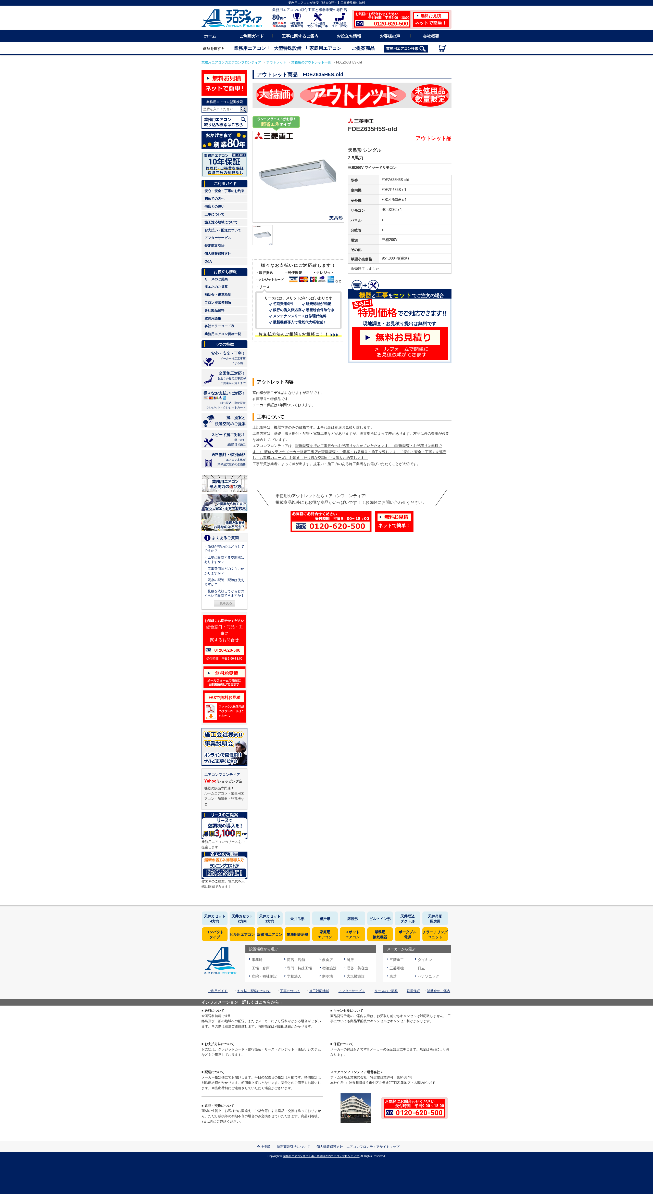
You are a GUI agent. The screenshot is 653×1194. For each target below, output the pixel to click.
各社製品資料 (214, 310)
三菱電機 (397, 968)
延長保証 (413, 991)
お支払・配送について (253, 991)
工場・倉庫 (261, 968)
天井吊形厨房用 (435, 918)
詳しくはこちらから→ (262, 1002)
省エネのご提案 (216, 287)
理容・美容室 (357, 968)
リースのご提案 (216, 279)
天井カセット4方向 (214, 918)
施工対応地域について (221, 222)
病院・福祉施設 (264, 976)
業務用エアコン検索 (402, 48)
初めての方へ (214, 198)
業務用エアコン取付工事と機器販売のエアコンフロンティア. (321, 1156)
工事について (214, 214)
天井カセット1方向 (270, 918)
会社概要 (431, 36)
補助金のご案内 (438, 991)
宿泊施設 (329, 968)
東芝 (393, 976)
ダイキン (425, 960)
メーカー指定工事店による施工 (228, 358)
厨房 (350, 960)
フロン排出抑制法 (218, 302)
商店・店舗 (296, 960)
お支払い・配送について (223, 230)
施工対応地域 (319, 991)
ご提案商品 (363, 48)
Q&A (208, 261)
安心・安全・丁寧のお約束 (224, 191)
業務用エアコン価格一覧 (223, 334)
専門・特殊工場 (299, 968)
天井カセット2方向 (242, 918)
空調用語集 (213, 318)
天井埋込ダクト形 (407, 918)
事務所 (257, 960)
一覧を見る (224, 603)
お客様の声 (390, 36)
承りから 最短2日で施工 (228, 439)
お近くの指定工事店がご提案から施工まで (232, 377)
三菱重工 (397, 960)
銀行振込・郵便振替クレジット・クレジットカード (225, 400)
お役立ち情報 (349, 36)
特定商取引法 (214, 246)
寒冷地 (327, 976)
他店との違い (214, 206)
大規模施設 (356, 976)
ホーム (210, 36)
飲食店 (327, 960)
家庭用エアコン (325, 48)
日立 (421, 968)
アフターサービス (218, 238)
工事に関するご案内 (300, 36)
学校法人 (294, 976)
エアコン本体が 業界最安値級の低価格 (228, 459)
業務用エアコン (250, 48)
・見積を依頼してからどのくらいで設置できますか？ (224, 593)
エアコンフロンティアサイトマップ (372, 1147)
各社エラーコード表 (219, 326)
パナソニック (428, 976)
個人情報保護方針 (218, 253)
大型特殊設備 (288, 48)
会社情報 (263, 1147)
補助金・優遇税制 (218, 295)
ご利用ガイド (252, 36)
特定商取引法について (293, 1147)
